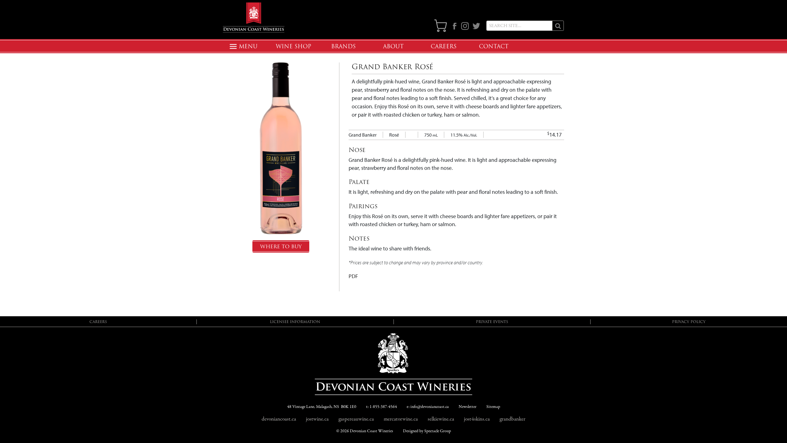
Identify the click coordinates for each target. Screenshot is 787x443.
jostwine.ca (317, 419)
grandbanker (512, 419)
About (393, 46)
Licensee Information (295, 321)
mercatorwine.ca (401, 419)
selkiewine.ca (441, 419)
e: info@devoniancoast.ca (428, 407)
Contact (493, 46)
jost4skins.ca (477, 419)
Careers (444, 46)
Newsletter (468, 407)
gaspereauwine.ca (356, 419)
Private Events (492, 321)
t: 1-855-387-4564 (381, 407)
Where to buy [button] (281, 246)
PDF (353, 276)
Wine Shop (293, 46)
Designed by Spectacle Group (427, 431)
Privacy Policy (689, 321)
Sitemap (493, 407)
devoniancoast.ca (279, 419)
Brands (343, 46)
